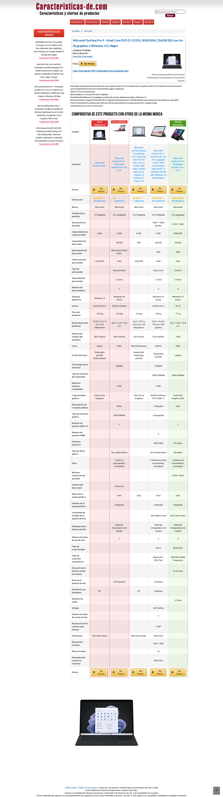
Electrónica (92, 22)
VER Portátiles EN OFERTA (49, 33)
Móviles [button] (105, 22)
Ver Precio (89, 63)
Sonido (148, 22)
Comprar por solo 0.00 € (49, 58)
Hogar (137, 22)
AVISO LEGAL (71, 788)
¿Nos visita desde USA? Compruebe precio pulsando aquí (100, 70)
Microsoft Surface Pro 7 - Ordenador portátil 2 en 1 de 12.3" (119, 164)
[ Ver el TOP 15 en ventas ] (83, 56)
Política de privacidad (88, 788)
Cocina (126, 22)
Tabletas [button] (116, 22)
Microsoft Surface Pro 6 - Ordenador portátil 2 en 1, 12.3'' (178, 164)
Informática (76, 22)
